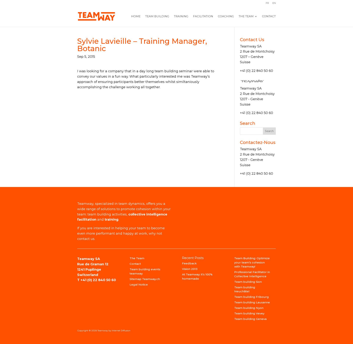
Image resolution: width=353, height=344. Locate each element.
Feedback (189, 263)
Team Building (157, 16)
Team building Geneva (250, 319)
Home (135, 16)
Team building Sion (248, 282)
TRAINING (181, 16)
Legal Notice (139, 284)
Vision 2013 (189, 269)
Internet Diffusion (121, 330)
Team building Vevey (249, 313)
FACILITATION (203, 16)
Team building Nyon (248, 308)
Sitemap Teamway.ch (145, 279)
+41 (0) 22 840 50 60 (98, 280)
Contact (269, 16)
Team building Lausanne (252, 302)
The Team (246, 16)
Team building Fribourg (251, 297)
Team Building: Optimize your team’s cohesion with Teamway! (252, 262)
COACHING (226, 16)
